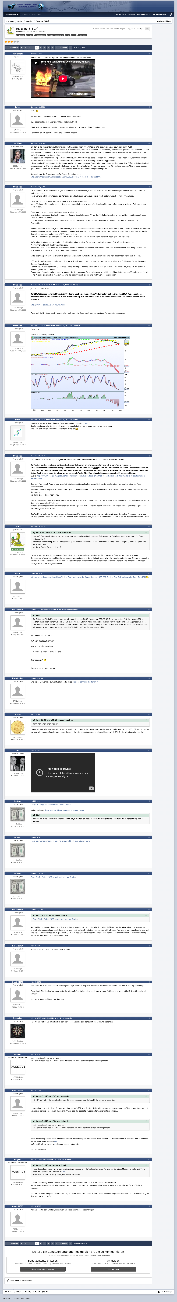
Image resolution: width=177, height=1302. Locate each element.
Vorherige (14, 48)
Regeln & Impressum (32, 14)
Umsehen (12, 14)
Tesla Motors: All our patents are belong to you (64, 810)
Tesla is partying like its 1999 (85, 682)
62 (147, 29)
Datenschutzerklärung (22, 1298)
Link (56, 1141)
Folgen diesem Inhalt (135, 29)
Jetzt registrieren (159, 14)
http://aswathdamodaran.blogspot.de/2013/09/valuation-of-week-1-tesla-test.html (66, 177)
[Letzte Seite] (70, 48)
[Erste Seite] (7, 48)
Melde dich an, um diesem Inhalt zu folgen (110, 29)
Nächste (64, 48)
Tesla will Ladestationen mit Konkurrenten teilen (51, 805)
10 (57, 48)
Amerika (42, 32)
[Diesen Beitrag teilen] (149, 54)
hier (86, 423)
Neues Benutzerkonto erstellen (42, 1269)
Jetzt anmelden (113, 1269)
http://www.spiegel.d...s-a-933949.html (48, 305)
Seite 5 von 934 (80, 48)
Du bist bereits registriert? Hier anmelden (132, 14)
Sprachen (7, 1298)
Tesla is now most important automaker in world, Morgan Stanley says (60, 841)
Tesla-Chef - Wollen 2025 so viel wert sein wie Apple (53, 877)
